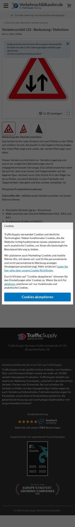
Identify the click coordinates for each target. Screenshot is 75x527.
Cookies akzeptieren (37, 297)
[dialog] (37, 263)
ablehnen (9, 284)
